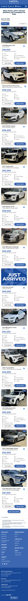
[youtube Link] (4, 564)
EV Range (3, 549)
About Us (17, 543)
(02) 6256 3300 (7, 574)
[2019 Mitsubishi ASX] (14, 35)
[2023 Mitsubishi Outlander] (14, 236)
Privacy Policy (18, 552)
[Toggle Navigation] (26, 6)
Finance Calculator (5, 561)
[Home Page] (14, 2)
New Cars (3, 534)
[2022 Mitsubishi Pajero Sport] (14, 478)
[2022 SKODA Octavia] (14, 115)
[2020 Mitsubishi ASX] (14, 397)
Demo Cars (3, 536)
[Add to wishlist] (24, 46)
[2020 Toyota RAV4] (14, 357)
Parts (16, 536)
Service (16, 534)
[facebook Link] (2, 564)
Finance (3, 559)
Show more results (14, 511)
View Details (8, 63)
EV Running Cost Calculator (5, 541)
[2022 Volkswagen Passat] (14, 438)
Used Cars (3, 538)
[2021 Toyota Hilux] (14, 156)
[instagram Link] (7, 564)
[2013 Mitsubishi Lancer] (14, 317)
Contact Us (17, 541)
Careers (16, 545)
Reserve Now (20, 63)
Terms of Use (18, 554)
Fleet (2, 554)
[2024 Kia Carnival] (14, 276)
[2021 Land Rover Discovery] (14, 75)
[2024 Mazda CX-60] (14, 196)
